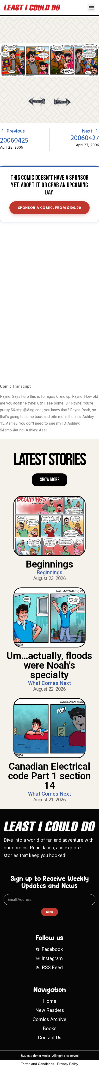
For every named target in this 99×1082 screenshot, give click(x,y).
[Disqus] (49, 303)
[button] (91, 8)
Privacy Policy (67, 1064)
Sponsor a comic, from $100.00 (49, 208)
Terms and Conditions (37, 1064)
